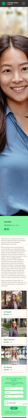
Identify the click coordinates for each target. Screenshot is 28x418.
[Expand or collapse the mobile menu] (23, 3)
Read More (8, 314)
